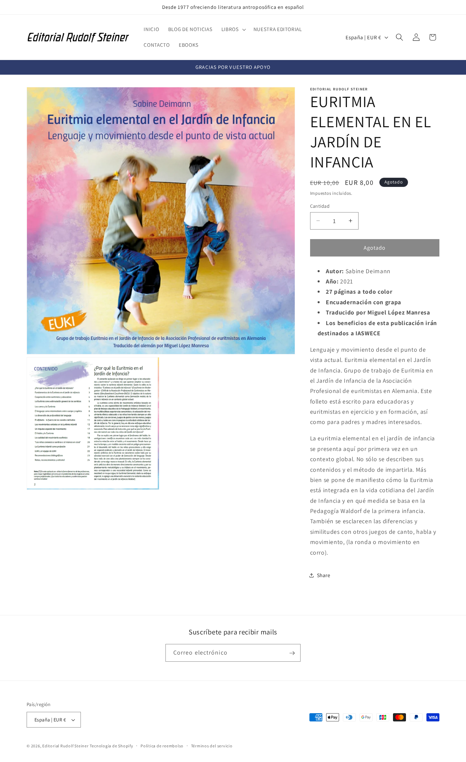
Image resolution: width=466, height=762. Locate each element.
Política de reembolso (162, 745)
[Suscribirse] (292, 653)
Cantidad (320, 206)
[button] (233, 29)
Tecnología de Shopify (111, 746)
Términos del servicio (212, 745)
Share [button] (324, 575)
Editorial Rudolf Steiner (65, 746)
